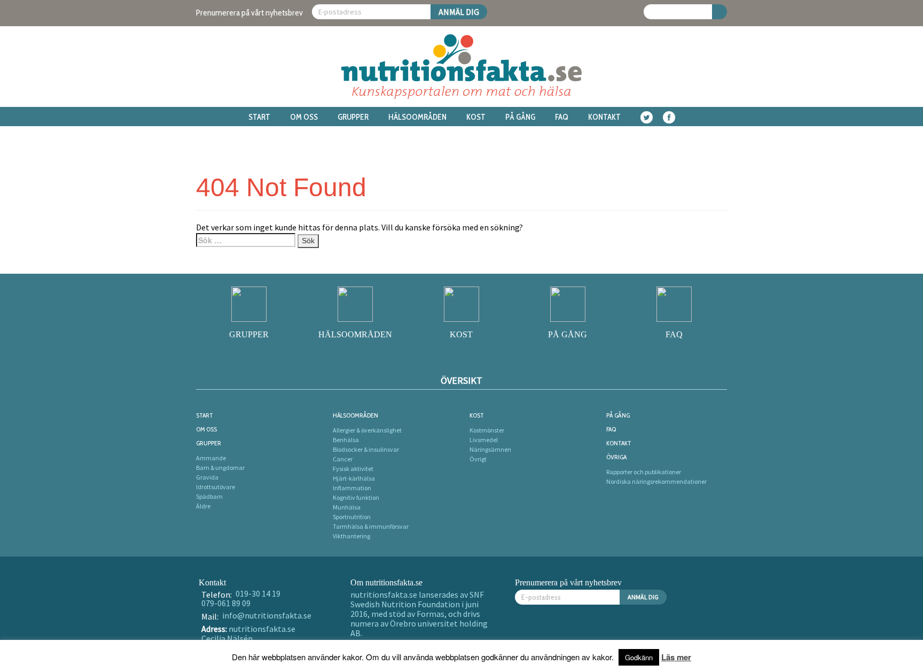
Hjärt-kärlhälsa (354, 478)
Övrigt (478, 459)
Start (259, 117)
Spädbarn (209, 496)
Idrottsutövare (215, 487)
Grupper (353, 117)
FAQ (561, 117)
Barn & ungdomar (220, 468)
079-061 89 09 (226, 603)
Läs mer (676, 657)
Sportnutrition (352, 517)
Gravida (207, 477)
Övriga (616, 457)
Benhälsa (346, 440)
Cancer (343, 459)
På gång (520, 117)
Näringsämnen (490, 449)
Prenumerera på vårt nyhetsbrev (249, 12)
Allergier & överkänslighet (367, 430)
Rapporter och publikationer (643, 472)
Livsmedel (484, 440)
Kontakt (604, 117)
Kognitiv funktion (356, 497)
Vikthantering (351, 536)
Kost (476, 117)
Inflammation (352, 488)
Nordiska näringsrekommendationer (656, 481)
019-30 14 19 (258, 593)
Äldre (203, 506)
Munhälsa (347, 507)
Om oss (304, 117)
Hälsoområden (417, 117)
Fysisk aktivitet (353, 469)
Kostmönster (487, 430)
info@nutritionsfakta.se (266, 615)
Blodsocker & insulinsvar (366, 449)
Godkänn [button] (639, 657)
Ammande (211, 458)
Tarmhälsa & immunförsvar (371, 526)
